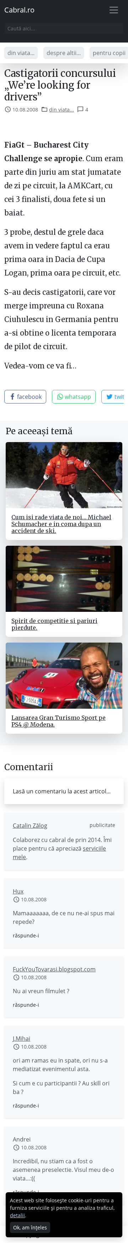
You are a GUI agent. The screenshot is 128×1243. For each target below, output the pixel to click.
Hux (18, 891)
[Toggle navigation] (114, 10)
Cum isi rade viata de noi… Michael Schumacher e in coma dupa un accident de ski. (61, 524)
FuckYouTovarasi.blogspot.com (54, 969)
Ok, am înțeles (30, 1227)
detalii (17, 1215)
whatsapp (77, 397)
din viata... (20, 53)
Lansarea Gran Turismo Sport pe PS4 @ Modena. (58, 721)
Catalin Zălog (30, 826)
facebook (29, 397)
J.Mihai (21, 1039)
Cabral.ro (19, 10)
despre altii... (64, 53)
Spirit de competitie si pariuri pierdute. (54, 624)
